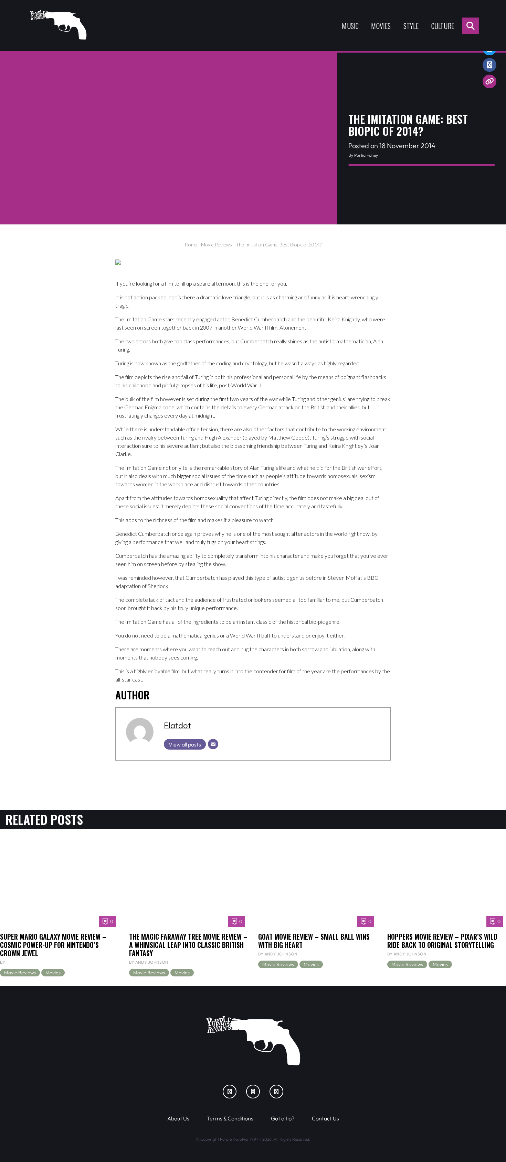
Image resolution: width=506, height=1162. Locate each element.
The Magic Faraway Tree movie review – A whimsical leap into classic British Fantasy (188, 944)
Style (411, 26)
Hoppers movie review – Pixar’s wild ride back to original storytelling (442, 940)
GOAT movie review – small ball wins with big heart (314, 940)
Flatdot (177, 725)
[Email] (213, 744)
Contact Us (325, 1118)
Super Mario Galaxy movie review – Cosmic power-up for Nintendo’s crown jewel (53, 944)
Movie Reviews (216, 244)
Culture (442, 26)
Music (350, 26)
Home (191, 244)
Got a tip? (282, 1118)
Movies (381, 26)
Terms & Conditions (230, 1118)
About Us (178, 1118)
